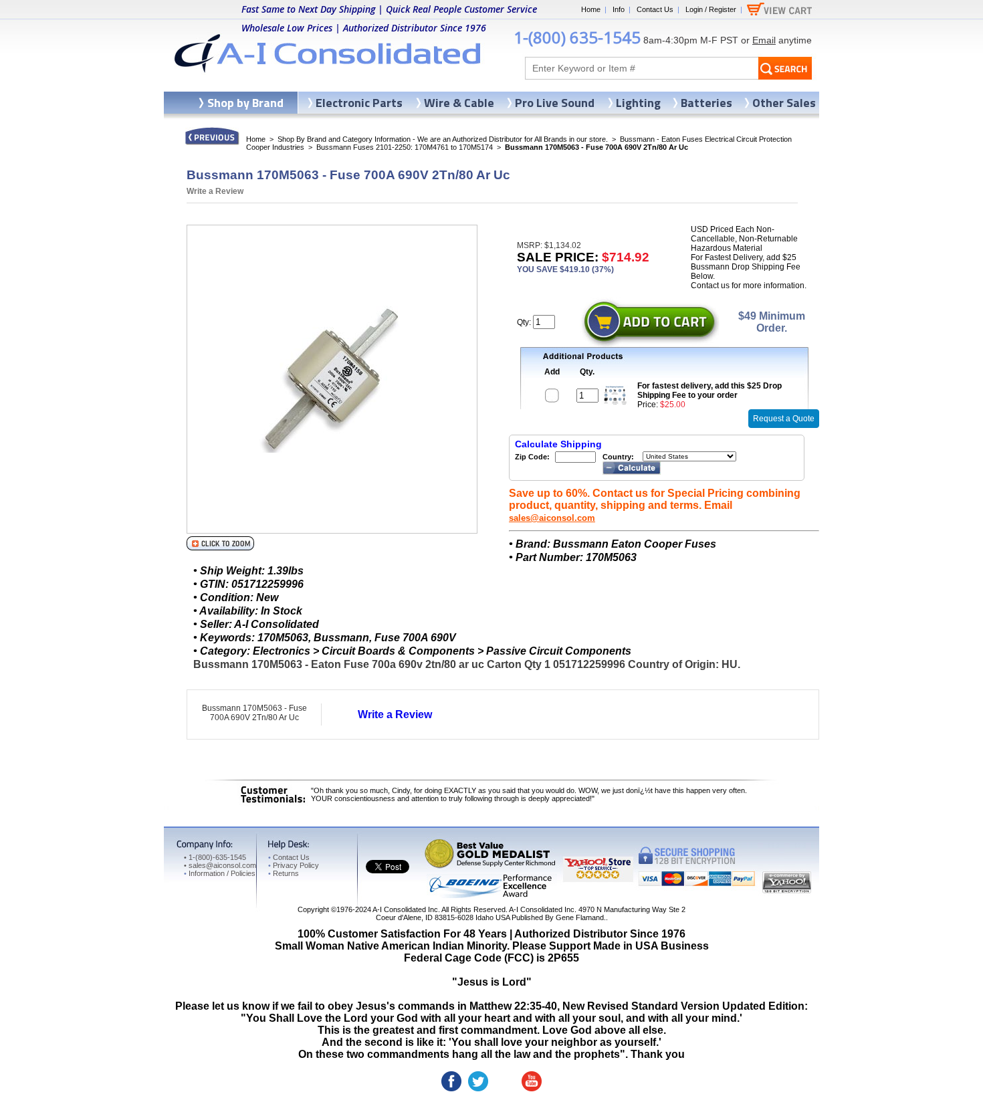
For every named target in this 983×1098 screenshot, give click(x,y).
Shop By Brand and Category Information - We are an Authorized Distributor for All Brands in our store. (443, 139)
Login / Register (710, 9)
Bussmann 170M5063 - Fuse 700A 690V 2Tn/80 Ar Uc (254, 712)
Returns (283, 873)
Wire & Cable (459, 103)
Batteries (706, 103)
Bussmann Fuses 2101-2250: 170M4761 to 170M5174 (404, 147)
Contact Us (655, 9)
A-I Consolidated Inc (405, 909)
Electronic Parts (359, 103)
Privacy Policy (293, 865)
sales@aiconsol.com (552, 518)
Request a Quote (783, 418)
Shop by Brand (245, 103)
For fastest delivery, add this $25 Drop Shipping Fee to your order (709, 390)
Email (764, 40)
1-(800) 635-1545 (577, 37)
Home (590, 9)
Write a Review (215, 191)
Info (619, 9)
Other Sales (784, 103)
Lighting (638, 103)
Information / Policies (219, 873)
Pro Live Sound (554, 103)
